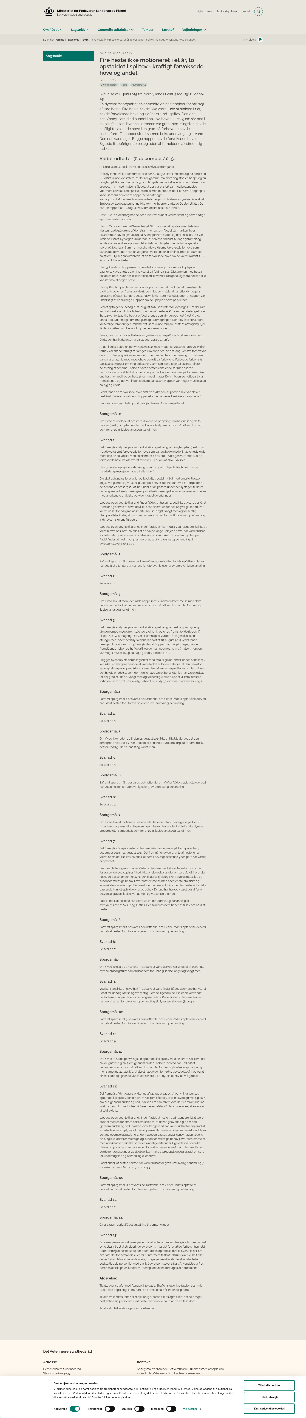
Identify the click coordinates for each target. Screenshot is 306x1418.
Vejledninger (192, 30)
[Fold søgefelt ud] (258, 11)
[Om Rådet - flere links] (60, 28)
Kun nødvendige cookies (269, 1408)
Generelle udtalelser (114, 30)
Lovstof (168, 30)
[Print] (260, 39)
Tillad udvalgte (269, 1397)
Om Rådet (51, 30)
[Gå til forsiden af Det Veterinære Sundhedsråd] (84, 11)
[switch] (110, 1409)
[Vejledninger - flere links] (204, 28)
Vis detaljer (190, 1408)
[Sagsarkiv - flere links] (87, 28)
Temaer (148, 30)
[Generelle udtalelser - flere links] (132, 28)
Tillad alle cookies (269, 1385)
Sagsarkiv (78, 30)
